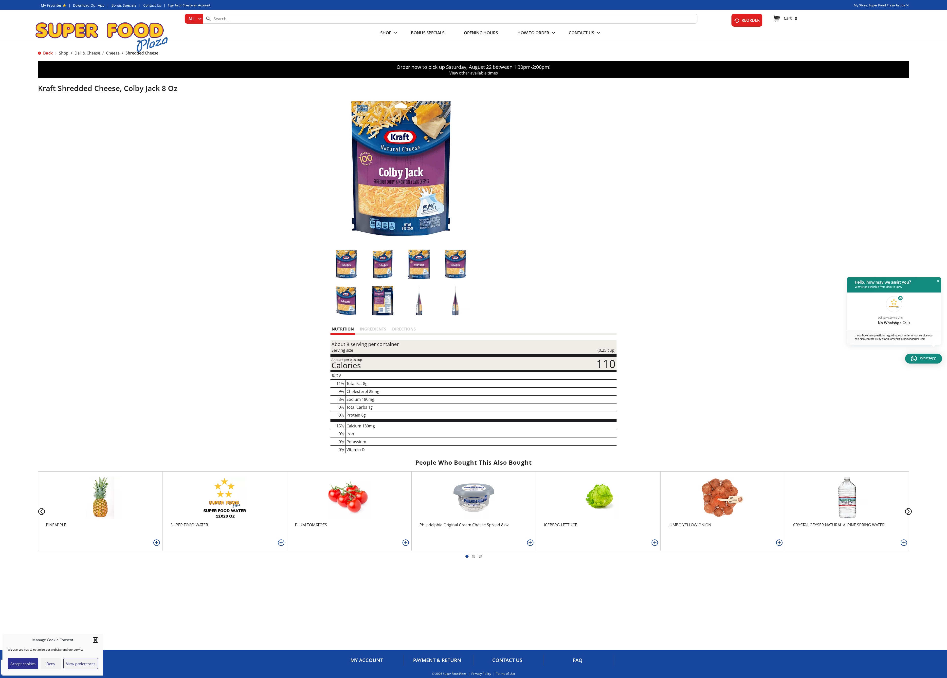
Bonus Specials (123, 5)
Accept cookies (23, 663)
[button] (95, 640)
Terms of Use (505, 674)
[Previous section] (37, 511)
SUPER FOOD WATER (189, 525)
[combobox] (194, 19)
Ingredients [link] (373, 329)
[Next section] (909, 511)
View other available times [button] (473, 73)
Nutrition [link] (343, 329)
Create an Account (196, 5)
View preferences (80, 663)
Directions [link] (404, 329)
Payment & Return (437, 660)
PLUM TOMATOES (311, 525)
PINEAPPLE (56, 525)
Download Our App (89, 5)
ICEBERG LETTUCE (560, 525)
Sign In (173, 5)
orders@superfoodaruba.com (908, 339)
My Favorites (51, 5)
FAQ (578, 660)
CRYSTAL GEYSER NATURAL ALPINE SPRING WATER (839, 525)
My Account (366, 660)
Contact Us (152, 5)
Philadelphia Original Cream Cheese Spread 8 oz (464, 525)
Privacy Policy (481, 674)
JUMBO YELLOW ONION (690, 525)
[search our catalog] (208, 19)
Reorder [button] (751, 20)
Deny (50, 663)
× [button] (938, 281)
